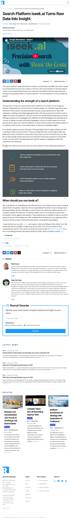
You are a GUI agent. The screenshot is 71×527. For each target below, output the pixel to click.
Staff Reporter (13, 430)
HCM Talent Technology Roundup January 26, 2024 (18, 377)
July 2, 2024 (8, 432)
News (4, 350)
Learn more (6, 508)
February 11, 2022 (44, 24)
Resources (28, 498)
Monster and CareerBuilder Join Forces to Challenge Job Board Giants (10, 418)
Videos (27, 491)
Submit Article (7, 34)
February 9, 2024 (12, 363)
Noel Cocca (24, 24)
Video (26, 246)
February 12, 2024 (12, 350)
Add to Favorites (59, 81)
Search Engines (8, 246)
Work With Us (43, 484)
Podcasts (28, 487)
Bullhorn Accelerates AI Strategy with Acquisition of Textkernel (56, 416)
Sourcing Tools (18, 246)
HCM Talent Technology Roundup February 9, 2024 (18, 365)
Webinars (28, 494)
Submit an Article (9, 28)
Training (27, 501)
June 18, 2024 (54, 430)
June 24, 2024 (31, 423)
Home (4, 8)
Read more (44, 357)
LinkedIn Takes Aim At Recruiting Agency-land (35, 412)
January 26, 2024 (12, 375)
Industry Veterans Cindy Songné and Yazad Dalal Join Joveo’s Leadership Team (26, 353)
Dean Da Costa (33, 24)
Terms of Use (32, 517)
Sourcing (17, 238)
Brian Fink (35, 421)
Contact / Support (44, 491)
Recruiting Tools (14, 24)
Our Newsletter (43, 480)
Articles (10, 8)
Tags (6, 243)
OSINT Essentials (56, 229)
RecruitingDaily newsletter (15, 325)
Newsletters (10, 323)
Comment (46, 81)
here (61, 231)
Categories (8, 235)
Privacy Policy (42, 517)
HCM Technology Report (33, 325)
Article (6, 24)
